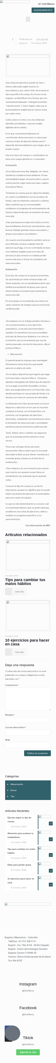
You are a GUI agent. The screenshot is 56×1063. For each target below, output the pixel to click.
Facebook (28, 1008)
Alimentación (16, 784)
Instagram (28, 984)
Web (7, 739)
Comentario (12, 685)
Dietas (13, 790)
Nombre (10, 714)
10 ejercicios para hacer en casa (27, 642)
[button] (28, 19)
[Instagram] (28, 976)
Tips (12, 796)
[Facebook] (28, 999)
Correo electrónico (15, 727)
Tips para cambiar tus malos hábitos (25, 582)
